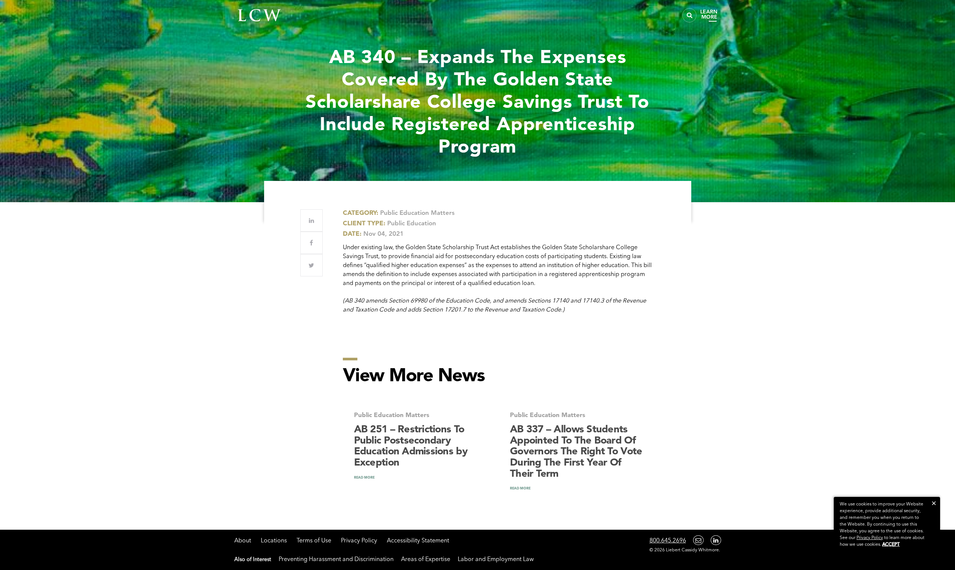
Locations (274, 540)
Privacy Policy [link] (870, 537)
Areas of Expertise (425, 559)
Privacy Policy (359, 540)
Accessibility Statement (418, 540)
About (242, 540)
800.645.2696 (667, 540)
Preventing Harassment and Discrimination (336, 559)
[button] (934, 503)
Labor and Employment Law (496, 559)
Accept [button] (891, 544)
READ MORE (364, 477)
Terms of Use (314, 540)
